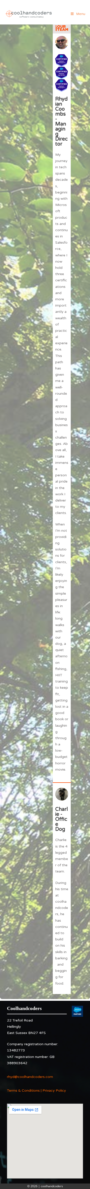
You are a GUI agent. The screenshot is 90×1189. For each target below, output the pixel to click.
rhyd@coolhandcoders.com (30, 1077)
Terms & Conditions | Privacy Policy (36, 1090)
